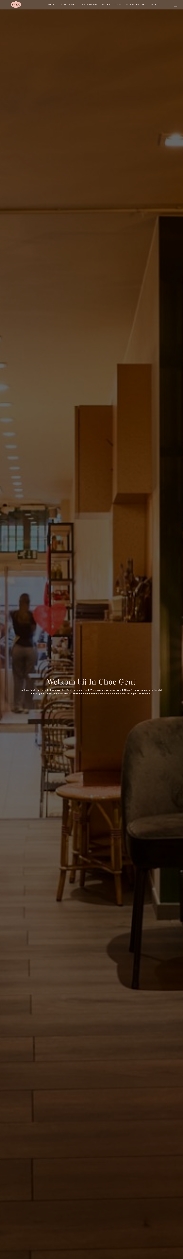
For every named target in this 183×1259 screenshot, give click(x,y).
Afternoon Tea (135, 5)
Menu (51, 5)
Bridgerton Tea (112, 5)
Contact (154, 5)
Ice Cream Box (89, 5)
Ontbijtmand (67, 5)
